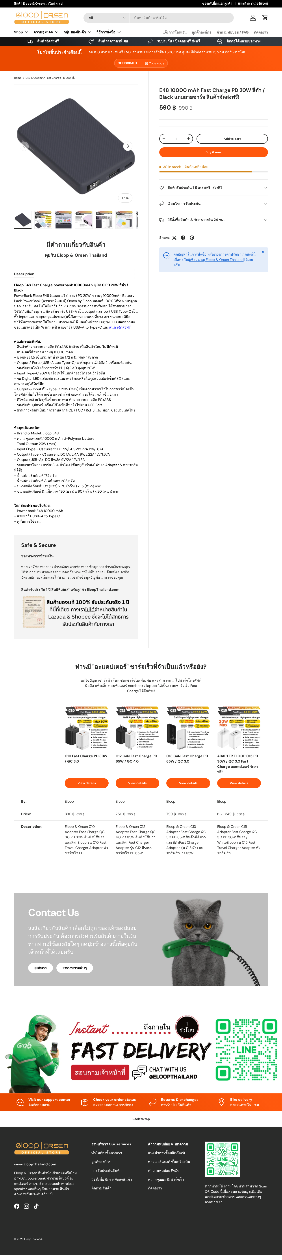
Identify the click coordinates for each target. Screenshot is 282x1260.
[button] (265, 17)
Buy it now (214, 152)
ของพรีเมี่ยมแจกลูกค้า (217, 4)
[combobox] (158, 18)
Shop (18, 32)
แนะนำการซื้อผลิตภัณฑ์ (166, 1153)
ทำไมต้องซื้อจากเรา (106, 1153)
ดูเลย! (59, 4)
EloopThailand (33, 1239)
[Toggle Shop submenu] (26, 32)
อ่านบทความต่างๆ (75, 968)
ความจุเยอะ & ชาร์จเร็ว (166, 1179)
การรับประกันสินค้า (106, 1170)
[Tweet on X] (174, 237)
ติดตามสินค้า (101, 1188)
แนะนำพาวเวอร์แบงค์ (253, 4)
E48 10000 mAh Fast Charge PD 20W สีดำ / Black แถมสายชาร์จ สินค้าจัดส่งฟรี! (52, 78)
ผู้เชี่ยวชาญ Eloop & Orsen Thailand (216, 259)
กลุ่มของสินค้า (75, 32)
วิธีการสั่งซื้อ (105, 32)
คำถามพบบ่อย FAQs (163, 1170)
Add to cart (232, 139)
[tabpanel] (76, 403)
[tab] (24, 274)
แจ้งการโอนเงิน (175, 32)
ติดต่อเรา (261, 32)
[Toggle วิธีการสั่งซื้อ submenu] (119, 32)
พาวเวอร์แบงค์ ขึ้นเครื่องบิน (169, 1161)
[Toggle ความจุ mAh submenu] (56, 32)
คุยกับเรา (40, 968)
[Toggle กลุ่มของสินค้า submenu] (89, 32)
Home (17, 78)
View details (87, 783)
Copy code (156, 63)
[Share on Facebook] (183, 237)
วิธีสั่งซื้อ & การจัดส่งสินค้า (111, 1179)
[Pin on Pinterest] (191, 237)
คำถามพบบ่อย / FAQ (233, 32)
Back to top (141, 1119)
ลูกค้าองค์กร (201, 32)
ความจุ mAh (43, 32)
